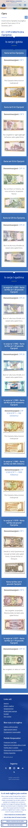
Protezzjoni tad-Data (10, 742)
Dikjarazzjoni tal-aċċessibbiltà (13, 750)
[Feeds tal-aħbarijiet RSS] (14, 772)
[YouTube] (18, 768)
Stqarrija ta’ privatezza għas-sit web (15, 745)
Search (20, 5)
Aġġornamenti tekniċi (10, 729)
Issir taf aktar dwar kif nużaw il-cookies (15, 817)
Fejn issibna (7, 716)
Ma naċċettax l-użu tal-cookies (15, 825)
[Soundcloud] (22, 768)
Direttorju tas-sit (9, 757)
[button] (25, 2)
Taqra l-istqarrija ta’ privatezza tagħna (15, 814)
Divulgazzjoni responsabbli (12, 732)
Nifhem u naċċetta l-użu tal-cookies (15, 821)
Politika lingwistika (9, 753)
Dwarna (6, 703)
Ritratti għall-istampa (10, 711)
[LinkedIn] (10, 768)
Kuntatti (6, 714)
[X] (6, 768)
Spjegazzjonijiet (8, 709)
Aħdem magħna (9, 706)
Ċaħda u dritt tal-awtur (11, 727)
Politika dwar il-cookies (11, 748)
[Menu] (25, 5)
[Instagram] (14, 768)
